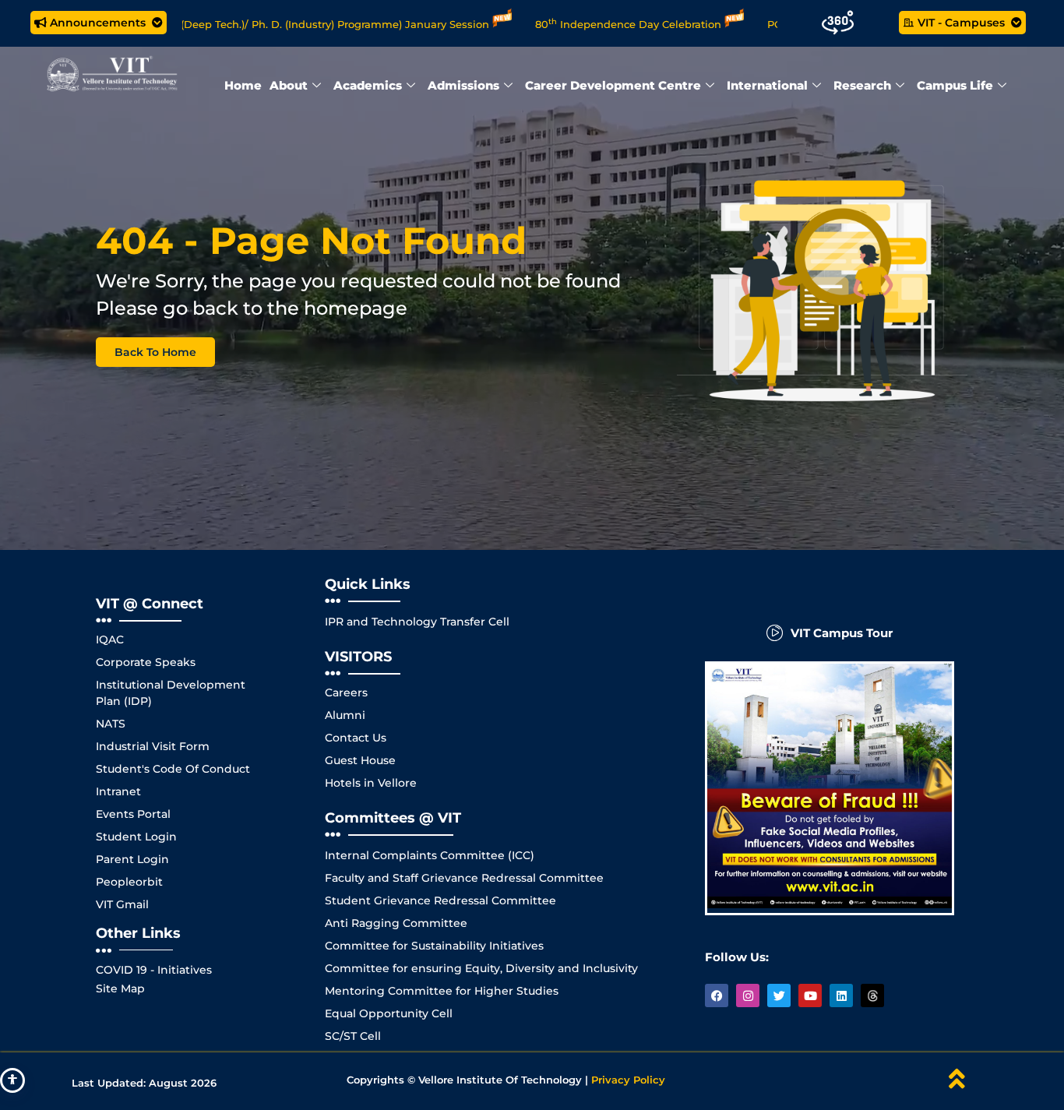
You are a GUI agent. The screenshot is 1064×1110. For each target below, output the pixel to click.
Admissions (463, 85)
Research (862, 85)
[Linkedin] (841, 995)
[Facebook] (716, 995)
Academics (367, 85)
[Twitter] (779, 995)
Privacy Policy (628, 1079)
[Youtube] (810, 995)
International (767, 85)
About (289, 85)
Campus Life (955, 85)
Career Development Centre (613, 85)
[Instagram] (747, 995)
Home (243, 85)
